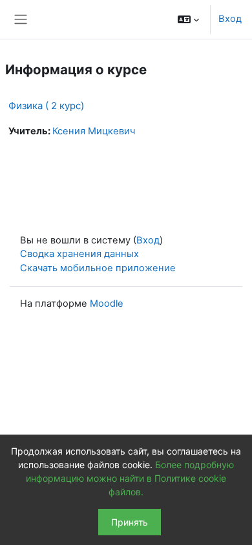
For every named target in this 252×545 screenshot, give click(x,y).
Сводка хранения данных (79, 254)
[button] (188, 19)
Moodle (106, 303)
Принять (129, 522)
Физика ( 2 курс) (46, 105)
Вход (230, 19)
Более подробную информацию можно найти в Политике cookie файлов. (130, 478)
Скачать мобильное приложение (98, 268)
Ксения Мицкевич (93, 131)
